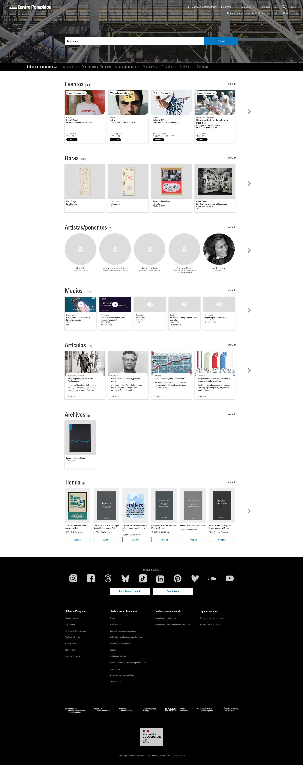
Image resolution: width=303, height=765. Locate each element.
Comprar (77, 539)
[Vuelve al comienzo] (295, 757)
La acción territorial (72, 656)
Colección (246, 7)
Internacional (70, 650)
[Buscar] (284, 7)
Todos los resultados (42, 67)
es (292, 7)
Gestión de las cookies (176, 755)
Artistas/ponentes (127, 67)
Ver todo (232, 83)
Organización (70, 624)
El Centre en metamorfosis (203, 7)
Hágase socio (236, 13)
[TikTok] (143, 579)
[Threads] (108, 579)
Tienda (275, 13)
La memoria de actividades (75, 631)
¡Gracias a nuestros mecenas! (211, 618)
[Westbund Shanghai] (207, 712)
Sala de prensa (115, 681)
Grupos (112, 618)
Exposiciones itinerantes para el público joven (128, 662)
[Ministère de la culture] (151, 737)
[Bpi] (77, 712)
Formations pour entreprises (166, 618)
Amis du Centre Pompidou (210, 624)
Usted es (288, 13)
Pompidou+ (267, 7)
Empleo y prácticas (72, 637)
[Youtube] (229, 579)
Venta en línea (256, 13)
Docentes (113, 650)
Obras (105, 67)
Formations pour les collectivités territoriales (172, 624)
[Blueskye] (125, 579)
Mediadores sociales (118, 656)
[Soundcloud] (212, 579)
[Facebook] (90, 579)
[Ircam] (104, 712)
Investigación (115, 669)
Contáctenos (173, 591)
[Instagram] (73, 579)
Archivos (186, 67)
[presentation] (248, 111)
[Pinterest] (177, 579)
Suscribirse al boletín (130, 591)
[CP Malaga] (151, 712)
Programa (226, 7)
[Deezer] (195, 579)
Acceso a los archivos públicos (122, 675)
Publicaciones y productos (120, 643)
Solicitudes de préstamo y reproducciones (126, 637)
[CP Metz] (128, 712)
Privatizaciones (116, 624)
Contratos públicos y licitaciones (123, 631)
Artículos (169, 67)
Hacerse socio (70, 643)
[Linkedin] (160, 579)
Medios (150, 67)
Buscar (221, 41)
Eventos (89, 67)
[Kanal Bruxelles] (179, 712)
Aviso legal (123, 755)
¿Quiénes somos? (71, 618)
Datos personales (159, 755)
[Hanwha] (230, 712)
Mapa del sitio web (137, 755)
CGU (148, 755)
